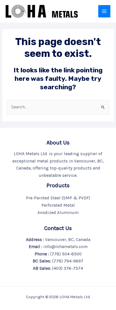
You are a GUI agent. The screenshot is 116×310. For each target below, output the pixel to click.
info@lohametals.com (65, 246)
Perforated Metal (58, 205)
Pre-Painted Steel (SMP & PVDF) (58, 197)
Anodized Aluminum (58, 212)
